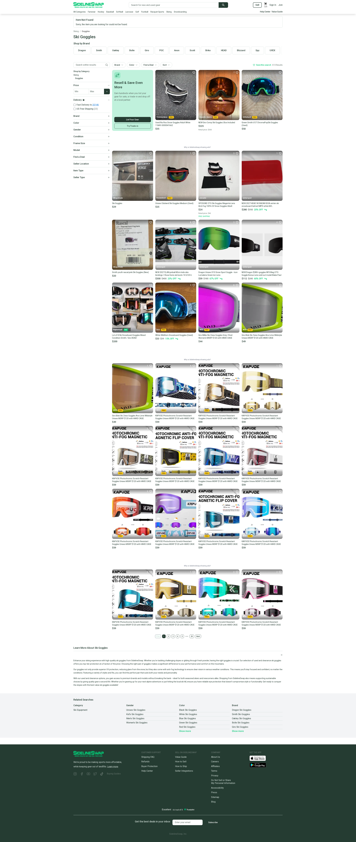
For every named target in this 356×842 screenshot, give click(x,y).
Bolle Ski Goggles (240, 722)
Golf (137, 12)
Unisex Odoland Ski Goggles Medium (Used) (174, 203)
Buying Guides (114, 773)
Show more (185, 731)
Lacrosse (129, 12)
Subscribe (213, 822)
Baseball (110, 12)
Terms (214, 771)
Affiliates (215, 766)
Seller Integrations (184, 771)
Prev (158, 636)
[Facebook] (81, 774)
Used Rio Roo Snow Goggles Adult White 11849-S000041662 (172, 123)
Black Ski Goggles (188, 710)
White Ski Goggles (188, 714)
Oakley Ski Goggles (241, 718)
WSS (201, 330)
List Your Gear (132, 119)
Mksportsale (118, 198)
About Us (215, 757)
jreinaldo (203, 198)
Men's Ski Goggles (135, 718)
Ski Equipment (80, 710)
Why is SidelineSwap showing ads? (197, 147)
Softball (119, 12)
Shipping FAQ (147, 757)
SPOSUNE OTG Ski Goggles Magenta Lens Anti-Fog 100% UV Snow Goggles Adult (216, 204)
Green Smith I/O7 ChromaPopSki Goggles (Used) (260, 123)
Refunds (145, 761)
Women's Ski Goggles (136, 722)
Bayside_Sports (206, 117)
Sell (257, 5)
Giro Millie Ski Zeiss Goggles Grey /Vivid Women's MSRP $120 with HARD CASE (215, 336)
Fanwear (92, 12)
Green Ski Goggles (188, 722)
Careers (215, 761)
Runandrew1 (161, 198)
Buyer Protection (149, 766)
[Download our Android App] (266, 765)
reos (158, 330)
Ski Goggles (117, 203)
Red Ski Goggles (187, 727)
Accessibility (217, 788)
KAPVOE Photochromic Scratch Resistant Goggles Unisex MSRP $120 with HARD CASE (175, 417)
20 (192, 636)
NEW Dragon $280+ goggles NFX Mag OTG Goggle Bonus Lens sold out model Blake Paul (261, 273)
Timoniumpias (162, 117)
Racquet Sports (157, 12)
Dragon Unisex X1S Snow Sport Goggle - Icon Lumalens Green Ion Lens (218, 273)
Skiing (169, 12)
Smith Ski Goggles (241, 714)
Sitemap (215, 797)
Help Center (265, 12)
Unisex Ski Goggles (135, 710)
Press (214, 792)
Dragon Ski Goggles (241, 710)
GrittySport (247, 117)
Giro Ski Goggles (240, 727)
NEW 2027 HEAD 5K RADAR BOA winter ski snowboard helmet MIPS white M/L (260, 204)
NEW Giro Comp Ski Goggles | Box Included (216, 122)
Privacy (214, 775)
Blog (213, 801)
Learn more (112, 766)
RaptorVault (117, 330)
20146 (95, 104)
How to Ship (181, 766)
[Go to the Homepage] (88, 5)
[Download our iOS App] (259, 758)
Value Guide (277, 12)
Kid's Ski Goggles (134, 714)
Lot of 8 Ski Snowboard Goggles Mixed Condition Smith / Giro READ (129, 336)
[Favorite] (193, 72)
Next (198, 636)
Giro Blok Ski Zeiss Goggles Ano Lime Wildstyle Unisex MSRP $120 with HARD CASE (262, 336)
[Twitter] (95, 774)
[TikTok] (101, 774)
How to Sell (180, 761)
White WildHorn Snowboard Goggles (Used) (174, 335)
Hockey (101, 12)
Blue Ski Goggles (187, 718)
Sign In (273, 5)
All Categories (79, 12)
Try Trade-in (132, 126)
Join (280, 5)
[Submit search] (223, 5)
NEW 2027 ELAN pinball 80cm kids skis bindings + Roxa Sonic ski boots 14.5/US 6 (173, 273)
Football (144, 12)
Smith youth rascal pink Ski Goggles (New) (130, 272)
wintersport (247, 198)
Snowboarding (180, 12)
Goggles (86, 31)
